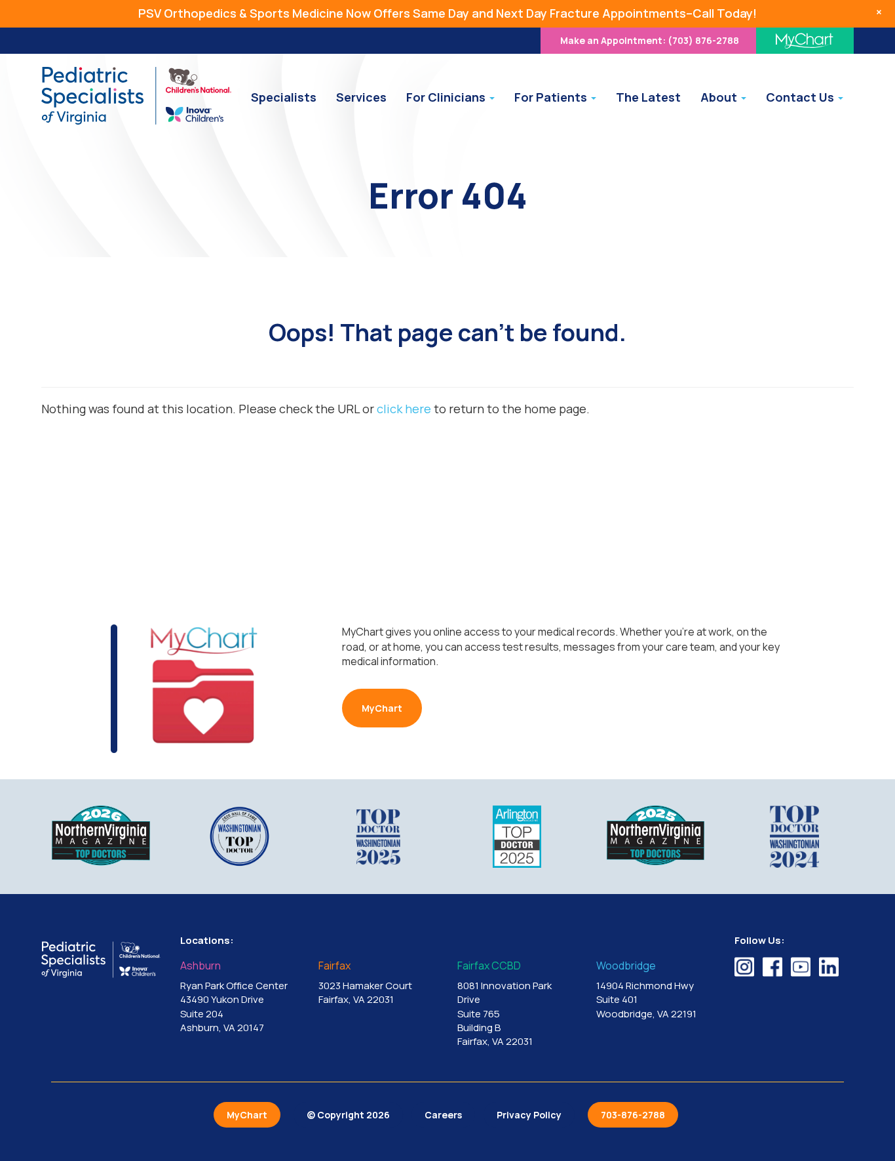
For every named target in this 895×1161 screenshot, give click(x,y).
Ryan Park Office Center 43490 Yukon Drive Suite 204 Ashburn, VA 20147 (234, 997)
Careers (443, 1115)
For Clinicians (447, 97)
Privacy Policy (529, 1115)
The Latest (648, 97)
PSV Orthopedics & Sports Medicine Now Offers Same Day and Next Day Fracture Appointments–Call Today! (447, 13)
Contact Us (801, 97)
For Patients (552, 97)
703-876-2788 (633, 1115)
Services (361, 97)
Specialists (283, 97)
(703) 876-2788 (649, 40)
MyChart (382, 708)
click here (404, 409)
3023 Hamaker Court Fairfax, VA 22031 (365, 983)
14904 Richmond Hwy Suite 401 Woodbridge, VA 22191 (646, 990)
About (720, 97)
